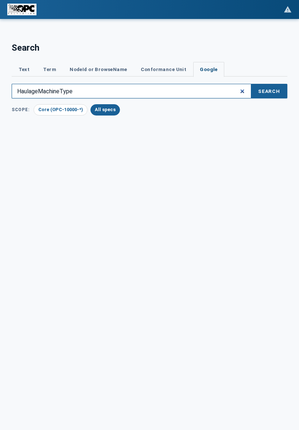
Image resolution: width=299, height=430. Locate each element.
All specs (105, 109)
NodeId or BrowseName (98, 69)
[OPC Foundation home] (21, 9)
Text (24, 69)
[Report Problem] (288, 9)
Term (49, 69)
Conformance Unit (164, 69)
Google (208, 69)
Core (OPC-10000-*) (60, 109)
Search (269, 91)
